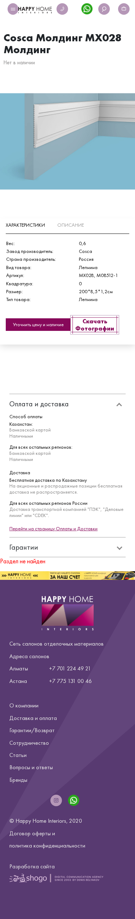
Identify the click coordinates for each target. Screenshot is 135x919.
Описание (70, 225)
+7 (52, 681)
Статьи (18, 755)
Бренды (18, 780)
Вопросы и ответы (31, 767)
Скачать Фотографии (94, 324)
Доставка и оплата (33, 718)
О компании (24, 705)
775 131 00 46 (74, 681)
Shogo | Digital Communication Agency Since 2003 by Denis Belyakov (56, 878)
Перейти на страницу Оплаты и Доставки (53, 528)
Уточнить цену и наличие (38, 324)
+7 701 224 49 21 (70, 668)
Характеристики (25, 225)
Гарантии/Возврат (32, 730)
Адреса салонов (29, 656)
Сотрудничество (29, 743)
